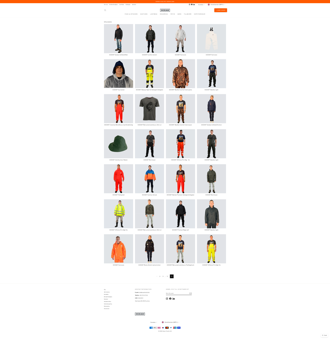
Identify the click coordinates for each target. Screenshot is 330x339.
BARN (179, 14)
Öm (105, 289)
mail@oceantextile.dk (144, 292)
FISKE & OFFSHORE (131, 14)
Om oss (106, 4)
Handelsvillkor (107, 301)
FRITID (172, 14)
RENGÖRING (164, 14)
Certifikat (121, 4)
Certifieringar (199, 14)
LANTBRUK (153, 14)
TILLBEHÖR (187, 14)
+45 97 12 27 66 (143, 295)
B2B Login (221, 10)
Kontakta (106, 294)
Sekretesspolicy (108, 304)
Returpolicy (107, 306)
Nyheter (134, 4)
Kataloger (128, 4)
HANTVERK (144, 14)
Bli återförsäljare (113, 4)
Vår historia (106, 292)
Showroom (106, 308)
